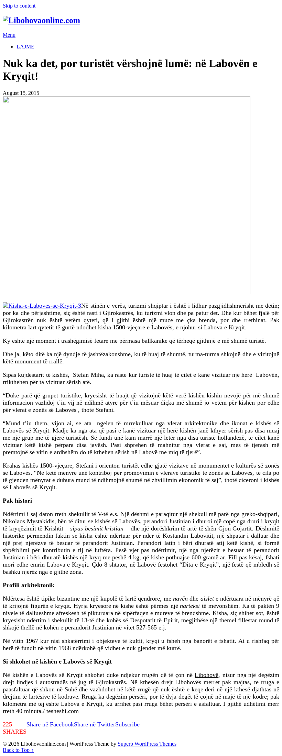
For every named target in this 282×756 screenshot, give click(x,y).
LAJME (25, 47)
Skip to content (19, 6)
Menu (9, 35)
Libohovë (206, 674)
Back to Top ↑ (18, 750)
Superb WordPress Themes (147, 744)
